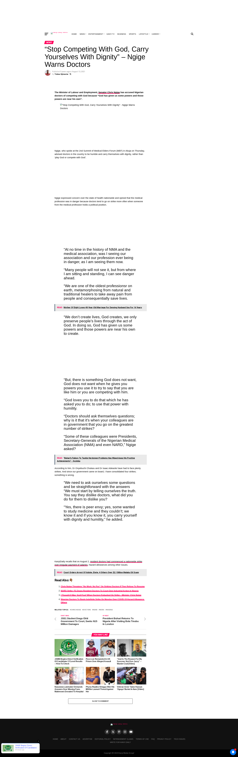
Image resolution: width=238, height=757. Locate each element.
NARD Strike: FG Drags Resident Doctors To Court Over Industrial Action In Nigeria (100, 591)
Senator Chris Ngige (109, 92)
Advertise (87, 739)
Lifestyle (143, 34)
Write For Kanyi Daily (120, 742)
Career (155, 34)
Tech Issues (179, 739)
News (82, 34)
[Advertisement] (119, 15)
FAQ (153, 739)
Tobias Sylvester (61, 74)
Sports (132, 34)
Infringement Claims (123, 739)
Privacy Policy (164, 739)
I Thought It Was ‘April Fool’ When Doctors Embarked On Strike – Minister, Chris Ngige (101, 595)
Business (121, 34)
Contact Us (74, 739)
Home (74, 34)
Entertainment (95, 34)
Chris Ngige (76, 610)
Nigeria (109, 610)
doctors (87, 610)
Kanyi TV (110, 34)
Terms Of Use (142, 739)
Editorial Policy (103, 739)
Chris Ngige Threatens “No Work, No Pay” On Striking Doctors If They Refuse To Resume (103, 586)
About (63, 739)
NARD (95, 610)
